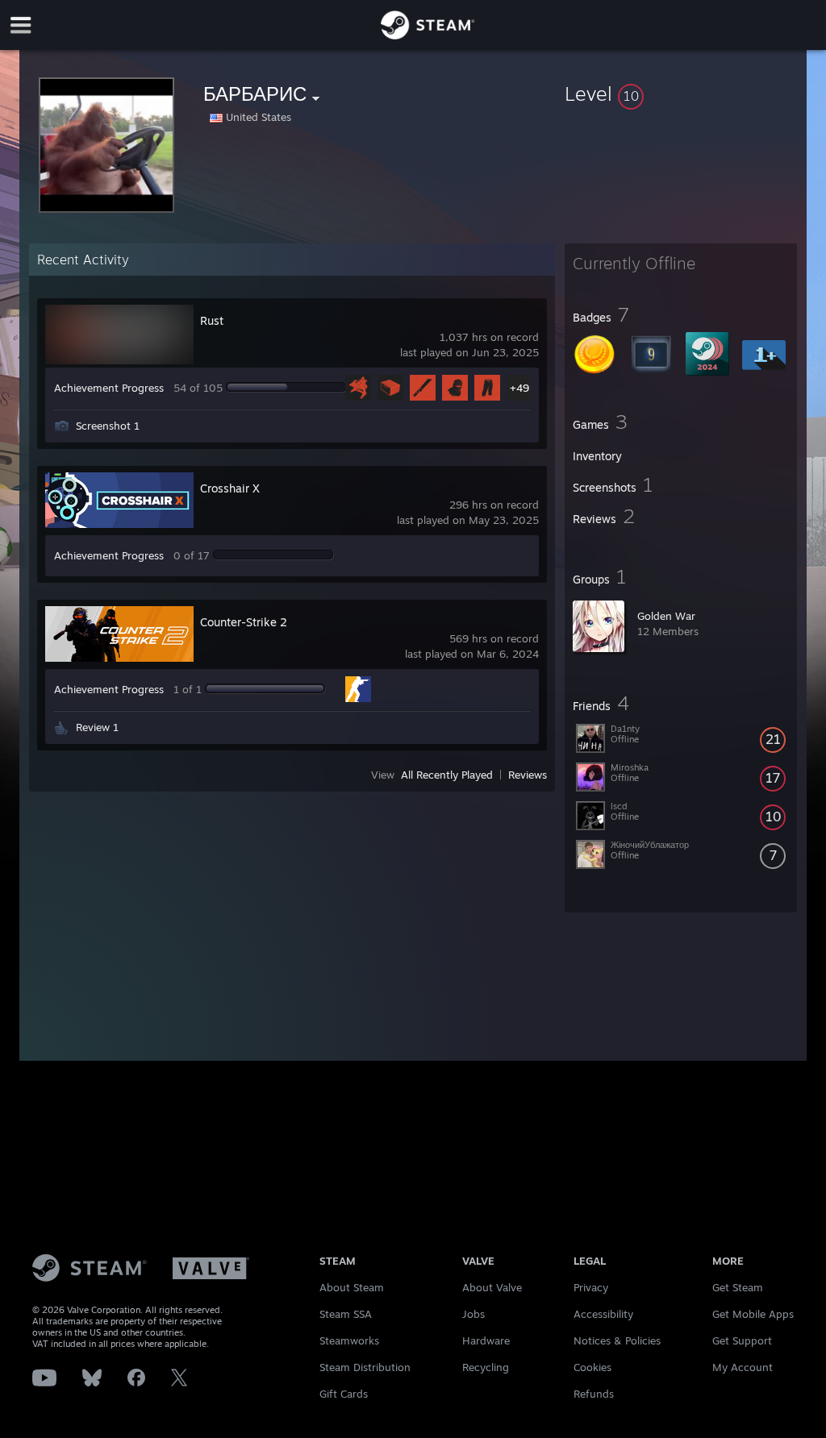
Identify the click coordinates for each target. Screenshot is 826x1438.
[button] (681, 93)
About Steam (351, 1287)
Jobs (473, 1313)
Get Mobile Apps (753, 1313)
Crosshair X (230, 488)
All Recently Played (447, 774)
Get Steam (737, 1287)
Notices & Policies (617, 1340)
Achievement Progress (109, 387)
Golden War (666, 615)
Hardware (486, 1340)
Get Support (742, 1340)
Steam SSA (345, 1313)
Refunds (594, 1393)
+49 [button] (519, 387)
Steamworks (349, 1340)
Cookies (592, 1367)
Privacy (591, 1287)
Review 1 (97, 727)
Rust (211, 320)
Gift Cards (343, 1393)
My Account (742, 1367)
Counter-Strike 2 (243, 622)
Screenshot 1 (108, 425)
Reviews (527, 774)
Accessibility (603, 1313)
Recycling (485, 1367)
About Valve (492, 1287)
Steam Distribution (365, 1367)
